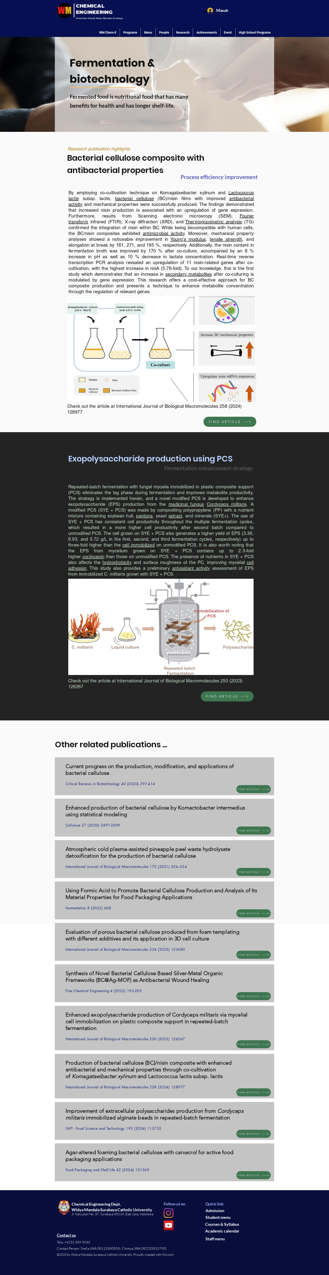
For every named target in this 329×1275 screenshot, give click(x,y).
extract (175, 516)
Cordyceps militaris (227, 504)
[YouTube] (168, 1225)
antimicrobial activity (163, 233)
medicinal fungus (186, 504)
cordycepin (93, 556)
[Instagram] (168, 1213)
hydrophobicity (117, 562)
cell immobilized (138, 545)
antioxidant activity (191, 568)
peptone (144, 516)
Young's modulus (188, 239)
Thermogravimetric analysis (213, 221)
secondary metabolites (188, 274)
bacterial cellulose (134, 198)
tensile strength (226, 239)
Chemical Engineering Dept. (96, 1204)
